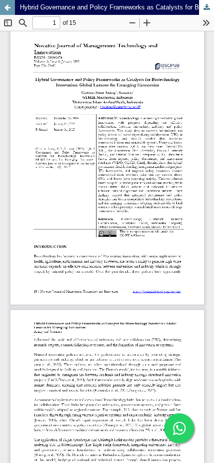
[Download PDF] (206, 7)
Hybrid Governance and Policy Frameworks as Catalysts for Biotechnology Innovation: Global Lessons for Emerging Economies (117, 7)
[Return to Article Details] (7, 7)
